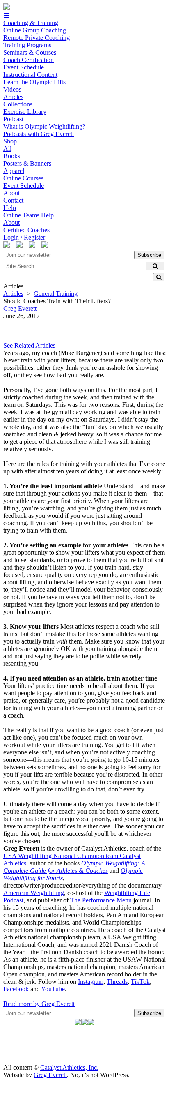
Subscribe (149, 255)
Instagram (90, 981)
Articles (13, 293)
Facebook (16, 988)
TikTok (140, 981)
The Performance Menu (101, 900)
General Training (56, 293)
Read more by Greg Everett (39, 1003)
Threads (117, 981)
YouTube (53, 988)
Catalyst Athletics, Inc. (69, 1067)
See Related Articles (29, 345)
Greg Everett (50, 1074)
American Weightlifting (33, 892)
